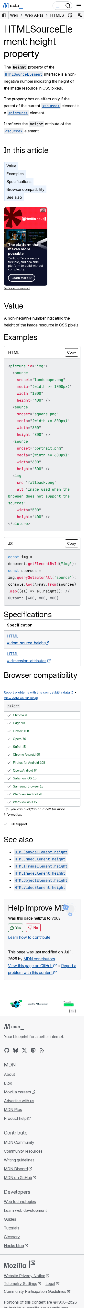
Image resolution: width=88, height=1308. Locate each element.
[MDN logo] (14, 1027)
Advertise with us (19, 1100)
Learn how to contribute (29, 937)
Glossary (12, 1236)
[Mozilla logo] (19, 1264)
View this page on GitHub (30, 965)
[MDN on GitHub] (7, 1050)
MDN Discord (16, 1168)
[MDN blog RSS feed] (42, 1050)
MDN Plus (13, 1109)
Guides (10, 1219)
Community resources (23, 1151)
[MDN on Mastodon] (33, 1050)
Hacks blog (14, 1245)
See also (14, 197)
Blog (8, 1083)
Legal (50, 1283)
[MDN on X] (24, 1050)
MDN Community (19, 1142)
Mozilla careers (17, 1091)
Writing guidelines (19, 1160)
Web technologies (20, 1201)
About (9, 1074)
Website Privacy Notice (24, 1275)
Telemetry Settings (20, 1283)
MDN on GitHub (18, 1177)
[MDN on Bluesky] (16, 1050)
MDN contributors (39, 958)
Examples (15, 173)
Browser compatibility (25, 189)
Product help (15, 1118)
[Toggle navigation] (78, 5)
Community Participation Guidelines (35, 1291)
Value (11, 165)
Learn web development (25, 1210)
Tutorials (11, 1228)
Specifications (19, 181)
